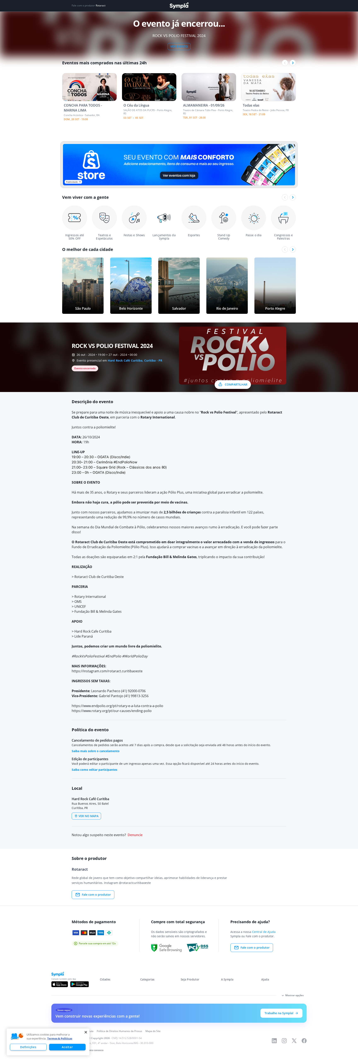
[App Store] (59, 984)
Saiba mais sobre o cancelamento (96, 751)
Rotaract (100, 5)
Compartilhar (236, 384)
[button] (17, 1036)
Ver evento (179, 46)
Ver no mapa (88, 816)
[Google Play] (79, 984)
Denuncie (135, 835)
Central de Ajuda (264, 932)
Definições (28, 1047)
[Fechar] (85, 1032)
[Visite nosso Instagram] (284, 1040)
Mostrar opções (294, 995)
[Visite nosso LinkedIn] (274, 1040)
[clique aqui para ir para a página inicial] (179, 6)
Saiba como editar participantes (94, 770)
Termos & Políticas (59, 1038)
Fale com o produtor (96, 895)
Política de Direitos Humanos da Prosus (119, 1031)
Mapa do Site (153, 1031)
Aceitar (67, 1047)
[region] (48, 1041)
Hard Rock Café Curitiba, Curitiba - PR (135, 360)
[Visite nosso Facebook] (304, 1040)
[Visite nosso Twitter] (294, 1040)
